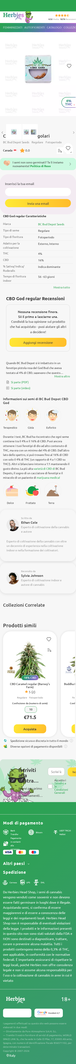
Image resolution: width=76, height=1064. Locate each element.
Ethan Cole (29, 522)
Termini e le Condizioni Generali (61, 787)
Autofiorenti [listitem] (34, 27)
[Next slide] (73, 132)
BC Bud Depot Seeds (51, 224)
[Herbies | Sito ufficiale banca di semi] (22, 16)
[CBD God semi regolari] (38, 71)
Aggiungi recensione (38, 342)
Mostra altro (62, 376)
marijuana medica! (48, 477)
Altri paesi (14, 863)
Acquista (29, 729)
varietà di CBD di (44, 468)
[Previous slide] (2, 132)
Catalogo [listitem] (54, 27)
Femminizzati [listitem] (12, 27)
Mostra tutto (62, 287)
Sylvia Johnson (32, 575)
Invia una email (38, 203)
